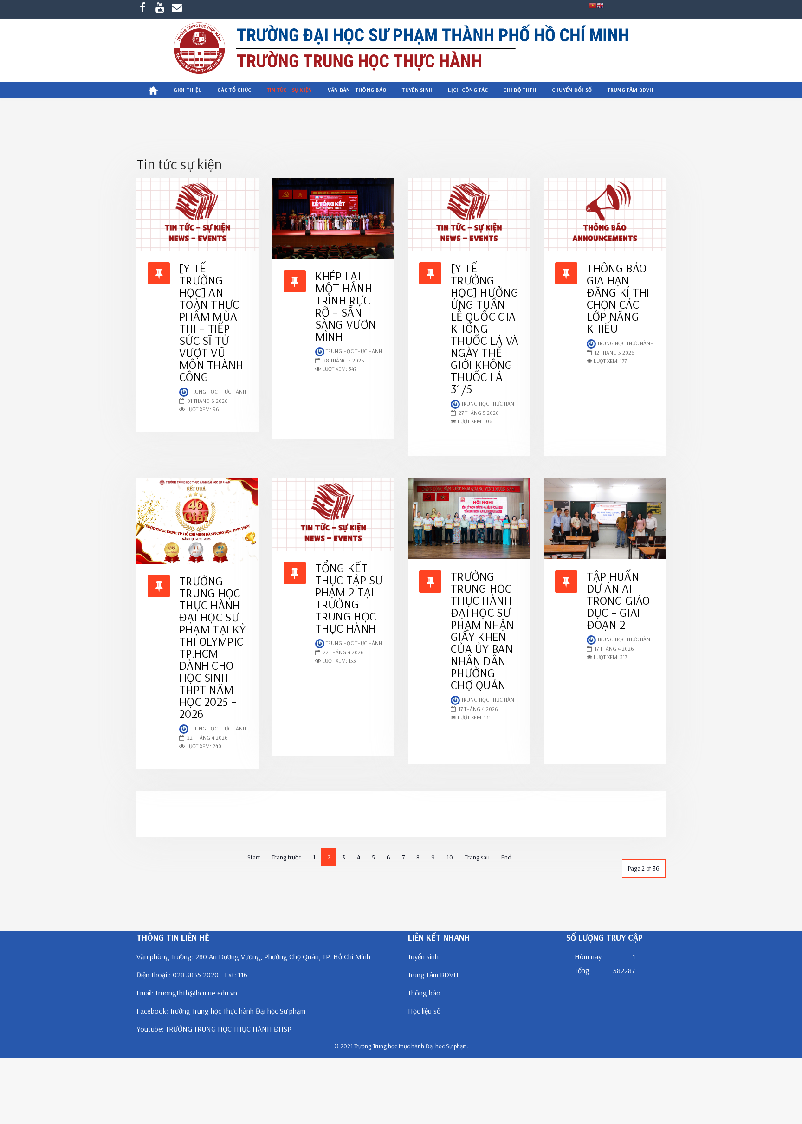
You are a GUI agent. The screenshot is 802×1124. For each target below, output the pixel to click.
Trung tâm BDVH (433, 974)
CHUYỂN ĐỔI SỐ (572, 89)
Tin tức (159, 802)
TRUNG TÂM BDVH (630, 89)
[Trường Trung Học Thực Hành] (401, 50)
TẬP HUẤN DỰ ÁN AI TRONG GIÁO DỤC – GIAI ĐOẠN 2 (618, 600)
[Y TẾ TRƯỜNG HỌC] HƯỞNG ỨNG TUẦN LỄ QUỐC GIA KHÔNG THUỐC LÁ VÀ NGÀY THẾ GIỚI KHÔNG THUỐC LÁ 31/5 (484, 328)
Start (253, 857)
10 (449, 857)
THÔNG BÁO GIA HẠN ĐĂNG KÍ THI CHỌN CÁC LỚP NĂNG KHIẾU (618, 298)
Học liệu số (424, 1010)
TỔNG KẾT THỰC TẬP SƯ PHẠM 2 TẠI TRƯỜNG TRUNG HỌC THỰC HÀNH (349, 598)
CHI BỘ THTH (519, 89)
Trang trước (286, 857)
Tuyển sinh (417, 89)
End (506, 857)
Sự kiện (159, 825)
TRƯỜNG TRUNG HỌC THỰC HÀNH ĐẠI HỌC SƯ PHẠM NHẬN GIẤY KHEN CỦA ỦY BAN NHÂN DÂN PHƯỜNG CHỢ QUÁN (482, 630)
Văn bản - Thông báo (357, 89)
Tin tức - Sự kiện (289, 89)
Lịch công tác (468, 89)
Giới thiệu (187, 89)
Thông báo (424, 992)
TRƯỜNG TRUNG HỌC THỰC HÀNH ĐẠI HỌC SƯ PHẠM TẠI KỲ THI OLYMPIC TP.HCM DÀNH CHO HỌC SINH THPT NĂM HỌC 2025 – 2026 (212, 647)
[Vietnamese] (592, 4)
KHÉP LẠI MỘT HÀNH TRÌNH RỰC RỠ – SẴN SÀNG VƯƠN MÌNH (345, 306)
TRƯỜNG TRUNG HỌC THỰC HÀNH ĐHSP (228, 1029)
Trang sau (477, 857)
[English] (600, 4)
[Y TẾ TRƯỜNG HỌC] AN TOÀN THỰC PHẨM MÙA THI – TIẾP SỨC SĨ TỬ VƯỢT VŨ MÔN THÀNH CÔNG (211, 322)
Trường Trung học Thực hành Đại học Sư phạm (237, 1010)
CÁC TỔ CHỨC (234, 89)
